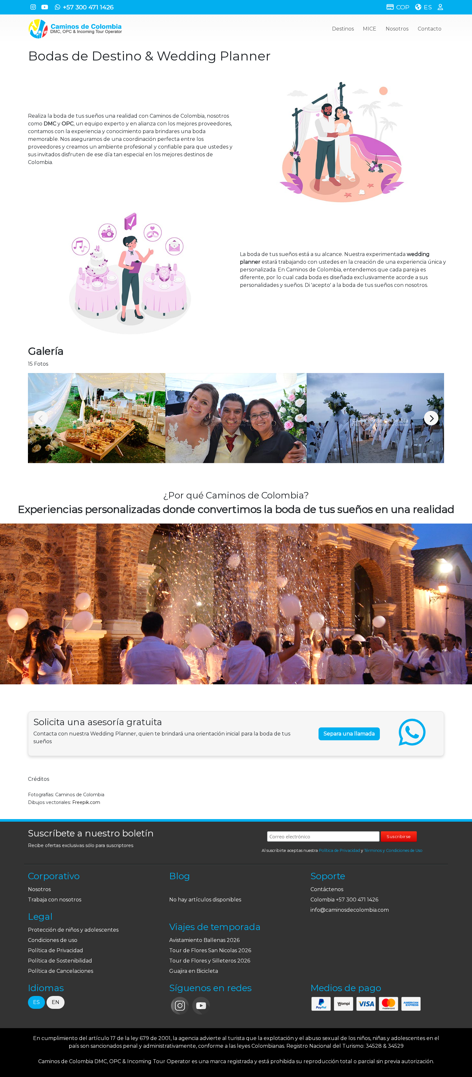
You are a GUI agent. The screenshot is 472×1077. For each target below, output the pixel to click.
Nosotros (397, 29)
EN (55, 1002)
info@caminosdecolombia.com (349, 910)
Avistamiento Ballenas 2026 (204, 940)
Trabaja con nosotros (54, 900)
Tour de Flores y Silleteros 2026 (209, 961)
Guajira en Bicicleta (193, 971)
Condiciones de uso (52, 940)
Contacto (429, 29)
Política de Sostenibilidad (60, 961)
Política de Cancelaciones (60, 971)
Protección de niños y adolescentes (73, 930)
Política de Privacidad (339, 850)
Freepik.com (86, 802)
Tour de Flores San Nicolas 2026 (210, 950)
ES (36, 1002)
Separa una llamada (349, 734)
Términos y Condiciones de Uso (393, 850)
